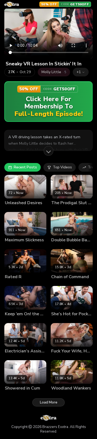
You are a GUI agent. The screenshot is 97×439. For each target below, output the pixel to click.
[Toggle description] (48, 151)
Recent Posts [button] (25, 167)
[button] (81, 72)
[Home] (11, 4)
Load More (48, 402)
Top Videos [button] (62, 167)
